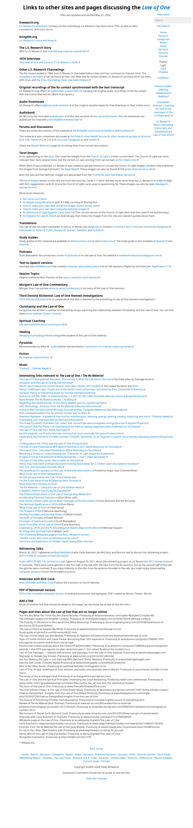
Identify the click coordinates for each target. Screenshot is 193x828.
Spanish (71, 230)
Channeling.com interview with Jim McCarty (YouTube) (50, 419)
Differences (145, 758)
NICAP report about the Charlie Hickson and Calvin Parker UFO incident (60, 386)
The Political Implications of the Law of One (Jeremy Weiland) (54, 494)
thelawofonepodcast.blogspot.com (139, 255)
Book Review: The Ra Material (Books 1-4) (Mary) (46, 399)
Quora (61, 139)
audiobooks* (56, 116)
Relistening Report (30, 758)
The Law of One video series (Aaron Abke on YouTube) (50, 460)
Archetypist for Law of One (38, 216)
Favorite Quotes (146, 754)
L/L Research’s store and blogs (36, 40)
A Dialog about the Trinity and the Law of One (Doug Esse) (52, 443)
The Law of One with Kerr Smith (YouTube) (43, 430)
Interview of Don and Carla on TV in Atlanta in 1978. (48, 62)
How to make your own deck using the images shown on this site (60, 205)
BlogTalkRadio (62, 552)
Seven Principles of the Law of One (39, 524)
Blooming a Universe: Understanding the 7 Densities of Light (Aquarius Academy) (65, 453)
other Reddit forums (95, 136)
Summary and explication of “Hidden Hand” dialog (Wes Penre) (55, 541)
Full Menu (163, 77)
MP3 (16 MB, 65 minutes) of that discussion (43, 555)
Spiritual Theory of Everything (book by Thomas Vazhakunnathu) (56, 392)
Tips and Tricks (62, 758)
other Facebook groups (124, 136)
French (136, 226)
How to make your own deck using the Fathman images (55, 209)
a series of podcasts (66, 255)
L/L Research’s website (32, 26)
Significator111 (160, 266)
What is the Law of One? (33, 507)
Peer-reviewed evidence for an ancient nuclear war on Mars (53, 413)
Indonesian (25, 230)
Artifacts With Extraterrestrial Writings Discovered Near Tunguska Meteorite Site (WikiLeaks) (72, 409)
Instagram (74, 139)
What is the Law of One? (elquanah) (39, 473)
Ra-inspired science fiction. (34, 357)
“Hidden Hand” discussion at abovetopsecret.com (47, 538)
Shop (132, 754)
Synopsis (163, 49)
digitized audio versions (55, 105)
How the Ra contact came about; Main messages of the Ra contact (57, 500)
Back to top (96, 748)
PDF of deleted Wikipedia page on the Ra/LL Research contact (54, 534)
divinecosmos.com (81, 241)
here (135, 386)
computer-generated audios (83, 266)
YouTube (75, 136)
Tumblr (93, 139)
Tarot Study (163, 754)
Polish (49, 230)
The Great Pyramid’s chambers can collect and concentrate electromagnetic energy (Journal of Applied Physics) (82, 423)
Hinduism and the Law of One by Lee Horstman (46, 382)
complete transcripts (31, 76)
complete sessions (29, 571)
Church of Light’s (100, 156)
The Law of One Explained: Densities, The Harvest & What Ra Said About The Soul (65, 379)
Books (163, 42)
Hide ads (91, 778)
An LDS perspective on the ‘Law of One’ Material (46, 477)
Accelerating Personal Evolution (37, 497)
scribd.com (106, 241)
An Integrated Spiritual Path (35, 531)
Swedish (81, 230)
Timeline (47, 758)
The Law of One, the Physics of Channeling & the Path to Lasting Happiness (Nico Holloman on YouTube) (78, 426)
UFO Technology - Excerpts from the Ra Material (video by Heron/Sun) (59, 406)
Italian (39, 230)
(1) (113, 226)
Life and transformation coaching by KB (42, 324)
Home (163, 32)
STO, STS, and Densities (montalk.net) (40, 467)
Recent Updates (163, 758)
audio (54, 346)
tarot (51, 156)
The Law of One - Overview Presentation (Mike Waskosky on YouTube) (59, 450)
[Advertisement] (96, 804)
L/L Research (163, 128)
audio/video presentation (65, 91)
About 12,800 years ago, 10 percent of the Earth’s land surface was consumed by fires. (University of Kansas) (81, 389)
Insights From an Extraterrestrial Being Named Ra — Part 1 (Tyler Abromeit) (62, 457)
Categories (163, 39)
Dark (163, 68)
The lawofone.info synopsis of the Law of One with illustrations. (55, 470)
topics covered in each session (80, 277)
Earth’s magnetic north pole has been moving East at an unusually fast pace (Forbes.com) (70, 433)
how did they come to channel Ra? (67, 51)
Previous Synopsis (105, 754)
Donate (163, 56)
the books (105, 116)
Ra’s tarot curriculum (35, 199)
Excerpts (104, 758)
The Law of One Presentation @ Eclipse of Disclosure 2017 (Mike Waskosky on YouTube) (69, 446)
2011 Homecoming (159, 561)
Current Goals (91, 761)
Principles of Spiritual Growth (36, 521)
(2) (119, 226)
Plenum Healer (163, 91)
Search (34, 754)
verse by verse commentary (64, 288)
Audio (163, 46)
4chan (144, 136)
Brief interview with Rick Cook (36, 582)
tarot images (31, 180)
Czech (127, 226)
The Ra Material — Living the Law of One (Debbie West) (50, 487)
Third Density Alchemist (32, 299)
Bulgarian (93, 226)
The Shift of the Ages (31, 517)
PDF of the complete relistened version (41, 593)
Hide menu (163, 14)
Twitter (34, 139)
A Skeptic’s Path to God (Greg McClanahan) (43, 490)
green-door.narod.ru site (139, 169)
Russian (58, 230)
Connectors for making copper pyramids (108, 346)
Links (94, 758)
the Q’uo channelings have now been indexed (62, 80)
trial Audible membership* (64, 119)
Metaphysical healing (31, 335)
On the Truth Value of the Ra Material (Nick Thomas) (49, 480)
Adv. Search (163, 26)
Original (163, 72)
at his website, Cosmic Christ (42, 313)
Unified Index (118, 758)
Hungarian (162, 226)
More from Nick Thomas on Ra (36, 484)
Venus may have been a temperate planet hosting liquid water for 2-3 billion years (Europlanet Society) (77, 463)
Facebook (125, 130)
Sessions (163, 35)
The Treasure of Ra (30, 511)
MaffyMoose (42, 266)
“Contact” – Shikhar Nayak (34, 368)
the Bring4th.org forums (87, 130)
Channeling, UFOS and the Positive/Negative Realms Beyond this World (59, 527)
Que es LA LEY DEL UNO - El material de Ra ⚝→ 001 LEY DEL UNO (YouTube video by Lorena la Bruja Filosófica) (81, 396)
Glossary (163, 52)
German (148, 226)
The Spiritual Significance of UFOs (38, 504)
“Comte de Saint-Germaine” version (112, 174)
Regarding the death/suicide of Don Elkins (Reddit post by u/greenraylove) (61, 403)
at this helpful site (126, 160)
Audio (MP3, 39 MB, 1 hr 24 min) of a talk (42, 561)
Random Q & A (81, 758)
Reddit (108, 130)
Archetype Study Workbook (38, 202)
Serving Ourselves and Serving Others (41, 514)
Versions (133, 758)
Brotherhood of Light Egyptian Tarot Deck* (47, 212)
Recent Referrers (41, 145)
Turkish (97, 230)
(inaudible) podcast (163, 108)
